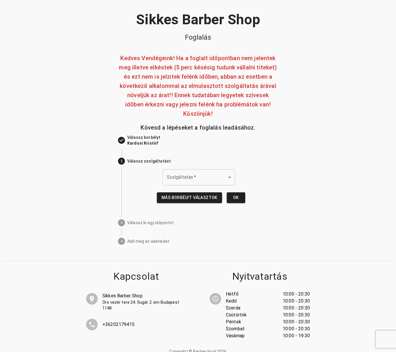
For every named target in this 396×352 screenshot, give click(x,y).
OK (236, 197)
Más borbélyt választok (189, 197)
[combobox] (199, 177)
